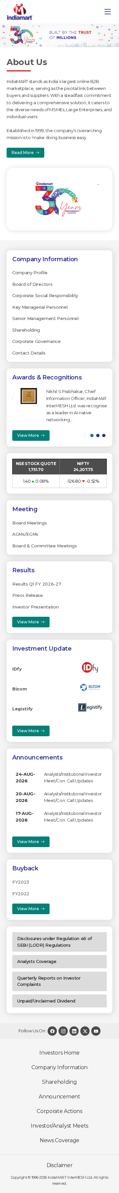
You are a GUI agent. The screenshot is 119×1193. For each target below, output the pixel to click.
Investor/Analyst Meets (59, 1126)
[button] (92, 435)
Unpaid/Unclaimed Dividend (46, 1000)
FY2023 (20, 882)
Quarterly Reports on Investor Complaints (49, 981)
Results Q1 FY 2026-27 (36, 584)
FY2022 (20, 893)
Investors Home (59, 1053)
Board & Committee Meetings (44, 545)
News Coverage (59, 1140)
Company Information (59, 1067)
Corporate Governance (36, 341)
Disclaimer (60, 1165)
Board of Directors (32, 284)
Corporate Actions (59, 1111)
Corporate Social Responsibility (45, 295)
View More (28, 435)
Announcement (59, 1096)
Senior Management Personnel (45, 318)
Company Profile (29, 272)
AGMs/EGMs (25, 534)
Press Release (27, 595)
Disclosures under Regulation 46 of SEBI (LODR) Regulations (54, 942)
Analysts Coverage (37, 961)
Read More (23, 152)
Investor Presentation (35, 606)
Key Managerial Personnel (39, 307)
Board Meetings (29, 522)
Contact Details (28, 353)
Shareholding (26, 330)
